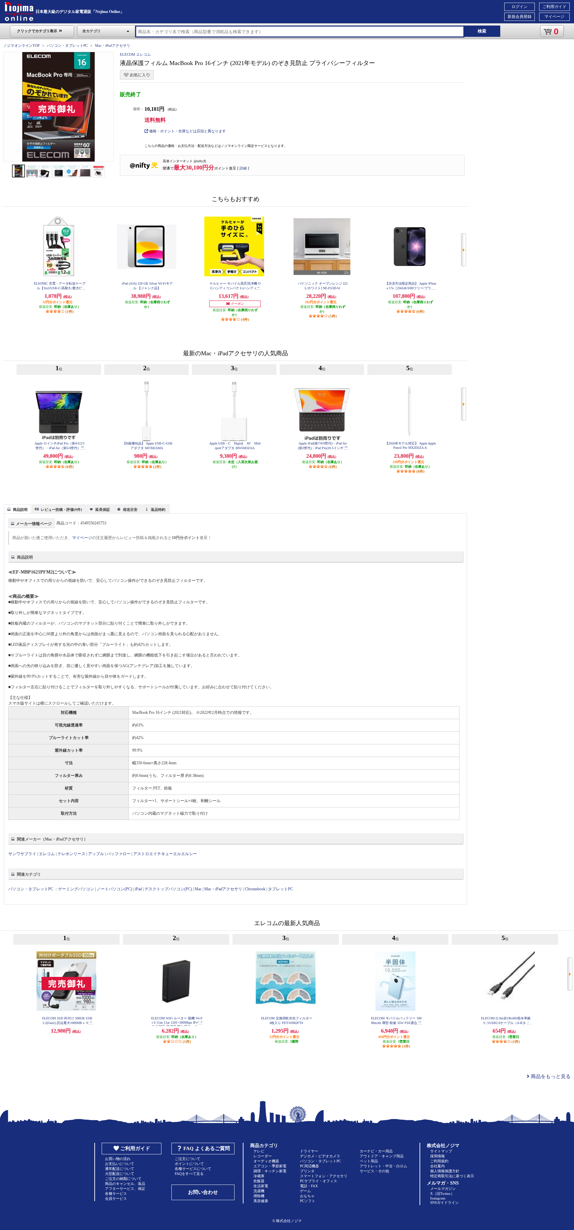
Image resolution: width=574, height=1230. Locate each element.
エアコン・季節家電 (269, 1166)
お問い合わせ (203, 1192)
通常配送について (119, 1169)
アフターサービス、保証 (125, 1189)
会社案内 (437, 1166)
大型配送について (119, 1174)
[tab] (17, 509)
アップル (96, 854)
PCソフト (307, 1201)
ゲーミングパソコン (76, 889)
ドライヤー (309, 1151)
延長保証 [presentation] (102, 510)
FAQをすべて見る (189, 1174)
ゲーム (305, 1191)
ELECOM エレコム (135, 54)
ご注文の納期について (123, 1179)
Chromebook (255, 889)
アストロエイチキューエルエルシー (165, 854)
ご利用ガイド (554, 6)
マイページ (554, 16)
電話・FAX (309, 1186)
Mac (198, 889)
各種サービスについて (193, 1169)
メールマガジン (443, 1189)
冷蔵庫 (258, 1176)
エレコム (47, 854)
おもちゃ (307, 1196)
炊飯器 (258, 1181)
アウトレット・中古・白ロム (383, 1166)
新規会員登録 (519, 16)
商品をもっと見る (550, 1076)
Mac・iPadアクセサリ (112, 45)
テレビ (258, 1151)
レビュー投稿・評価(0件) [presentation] (61, 510)
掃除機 (258, 1196)
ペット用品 (369, 1161)
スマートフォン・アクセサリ (323, 1176)
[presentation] (17, 508)
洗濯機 (258, 1191)
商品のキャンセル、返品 (125, 1184)
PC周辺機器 (309, 1166)
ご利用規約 (439, 1161)
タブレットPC (280, 889)
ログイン (519, 6)
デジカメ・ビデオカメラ (320, 1156)
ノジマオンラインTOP (21, 45)
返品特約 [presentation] (158, 510)
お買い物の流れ (118, 1159)
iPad (138, 889)
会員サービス (116, 1198)
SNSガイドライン (444, 1202)
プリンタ (307, 1171)
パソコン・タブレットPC (67, 45)
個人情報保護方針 (444, 1171)
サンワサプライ (22, 854)
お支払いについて (119, 1164)
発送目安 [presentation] (130, 510)
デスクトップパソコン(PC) (168, 889)
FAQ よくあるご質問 (206, 1148)
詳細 (243, 168)
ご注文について (187, 1159)
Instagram (437, 1198)
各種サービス (116, 1194)
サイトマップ (441, 1151)
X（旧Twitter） (442, 1194)
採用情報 (437, 1156)
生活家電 (260, 1186)
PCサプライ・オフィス (318, 1181)
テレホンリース (71, 854)
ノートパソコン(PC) (114, 889)
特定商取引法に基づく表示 (452, 1176)
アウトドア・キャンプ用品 (382, 1156)
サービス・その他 (374, 1171)
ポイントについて (189, 1164)
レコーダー (262, 1156)
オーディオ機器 (266, 1161)
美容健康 (260, 1201)
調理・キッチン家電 (269, 1171)
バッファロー (119, 854)
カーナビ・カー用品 (376, 1151)
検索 (482, 31)
